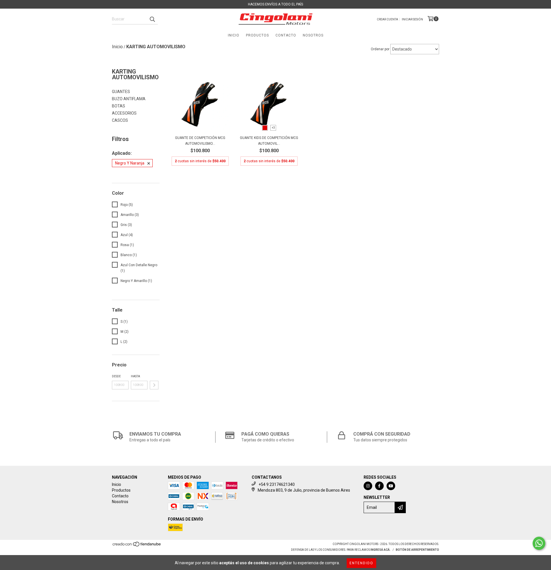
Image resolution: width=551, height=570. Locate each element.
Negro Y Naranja (129, 163)
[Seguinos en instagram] (368, 486)
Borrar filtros (125, 174)
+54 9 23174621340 (277, 484)
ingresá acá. (380, 549)
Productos (257, 35)
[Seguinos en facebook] (379, 486)
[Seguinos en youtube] (391, 486)
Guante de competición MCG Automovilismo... (200, 141)
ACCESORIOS (124, 113)
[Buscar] (152, 19)
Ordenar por (380, 49)
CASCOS (120, 120)
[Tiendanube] (137, 546)
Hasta (135, 376)
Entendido (361, 563)
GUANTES (121, 91)
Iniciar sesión (412, 19)
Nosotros (313, 35)
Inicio (233, 35)
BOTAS (118, 106)
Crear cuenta (387, 19)
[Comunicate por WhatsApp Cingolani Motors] (539, 543)
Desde (116, 376)
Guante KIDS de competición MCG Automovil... (269, 141)
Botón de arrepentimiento (417, 549)
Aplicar (154, 385)
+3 (273, 127)
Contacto (286, 35)
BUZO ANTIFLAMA (128, 98)
